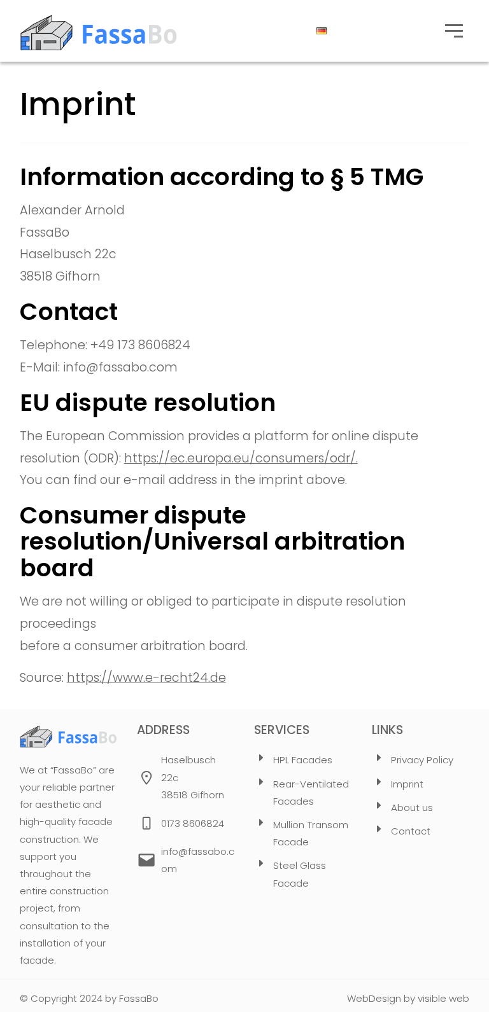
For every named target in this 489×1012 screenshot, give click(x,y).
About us (412, 807)
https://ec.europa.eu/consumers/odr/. (241, 458)
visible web (443, 998)
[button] (454, 31)
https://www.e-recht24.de (146, 677)
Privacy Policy (422, 759)
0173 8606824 (192, 823)
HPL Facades (302, 759)
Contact (410, 831)
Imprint (407, 784)
